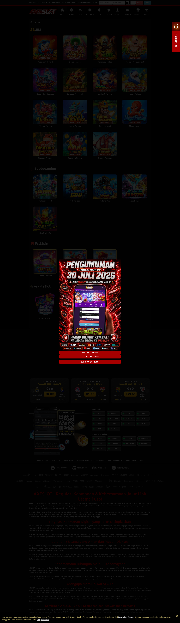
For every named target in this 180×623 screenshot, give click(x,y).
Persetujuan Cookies (126, 617)
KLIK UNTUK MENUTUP (90, 362)
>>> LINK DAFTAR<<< (90, 357)
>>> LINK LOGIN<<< (90, 353)
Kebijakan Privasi (43, 620)
